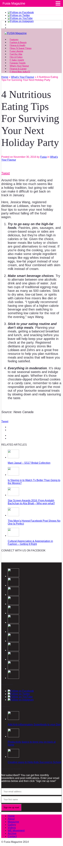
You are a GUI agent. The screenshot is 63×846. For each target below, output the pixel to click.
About (11, 818)
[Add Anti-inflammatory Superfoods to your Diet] (13, 719)
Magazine (13, 821)
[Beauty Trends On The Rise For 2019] (13, 641)
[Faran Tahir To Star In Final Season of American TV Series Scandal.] (13, 594)
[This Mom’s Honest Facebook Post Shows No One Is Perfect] (13, 515)
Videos (12, 827)
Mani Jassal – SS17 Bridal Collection (29, 462)
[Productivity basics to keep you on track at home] (13, 736)
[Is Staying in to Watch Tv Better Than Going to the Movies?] (13, 474)
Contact (12, 836)
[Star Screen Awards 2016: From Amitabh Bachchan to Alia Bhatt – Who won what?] (13, 495)
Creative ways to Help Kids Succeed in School (34, 762)
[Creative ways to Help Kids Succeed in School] (13, 756)
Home (11, 816)
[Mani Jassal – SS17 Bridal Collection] (13, 457)
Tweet (5, 173)
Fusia (43, 157)
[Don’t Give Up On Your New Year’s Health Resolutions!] (13, 650)
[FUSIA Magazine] (31, 33)
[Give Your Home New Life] (13, 659)
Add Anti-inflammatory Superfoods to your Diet (34, 724)
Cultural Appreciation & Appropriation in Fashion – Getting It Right (30, 542)
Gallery (12, 824)
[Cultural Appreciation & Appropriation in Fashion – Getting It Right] (13, 535)
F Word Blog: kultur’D (20, 71)
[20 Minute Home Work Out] (13, 631)
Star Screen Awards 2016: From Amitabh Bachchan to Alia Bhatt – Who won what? (31, 502)
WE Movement (16, 830)
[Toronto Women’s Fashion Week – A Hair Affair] (13, 678)
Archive (12, 833)
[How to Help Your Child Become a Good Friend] (13, 668)
